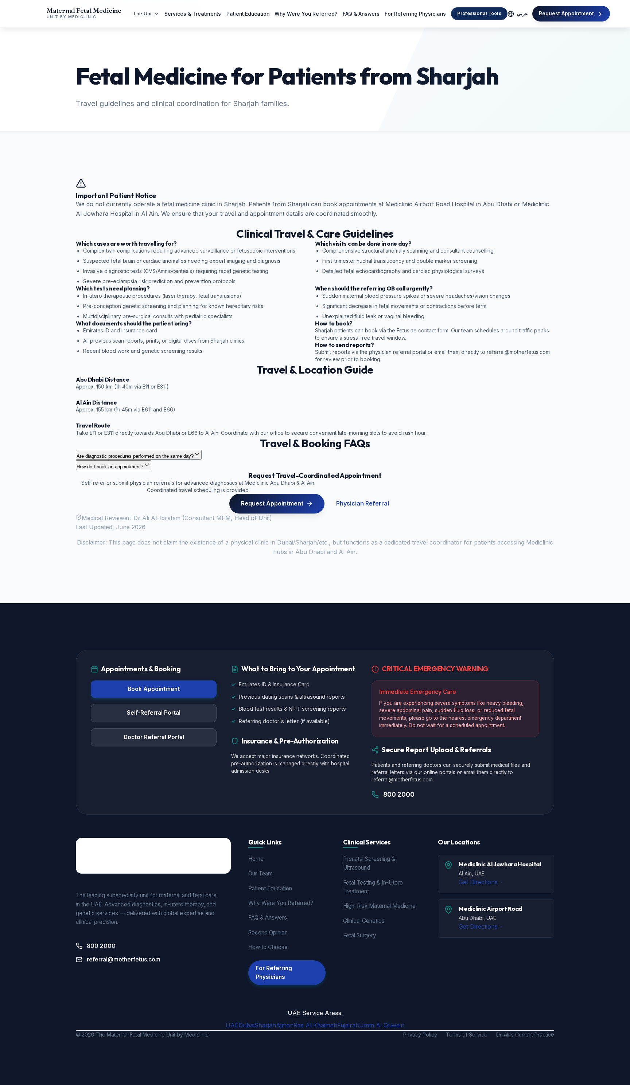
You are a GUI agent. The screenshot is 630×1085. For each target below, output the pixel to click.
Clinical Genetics (364, 920)
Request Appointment (566, 13)
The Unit (143, 13)
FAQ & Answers (361, 14)
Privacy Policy (420, 1034)
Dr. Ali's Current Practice (525, 1034)
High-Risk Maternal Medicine (379, 905)
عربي (522, 13)
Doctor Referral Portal (154, 737)
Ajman (284, 1025)
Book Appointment (154, 689)
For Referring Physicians (415, 14)
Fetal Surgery (359, 935)
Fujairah (348, 1025)
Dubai (246, 1025)
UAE (232, 1025)
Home (256, 858)
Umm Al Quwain (381, 1025)
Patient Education (247, 14)
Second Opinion (268, 932)
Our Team (260, 873)
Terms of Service (466, 1034)
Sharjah (265, 1025)
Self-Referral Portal (153, 712)
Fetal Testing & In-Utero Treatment (373, 887)
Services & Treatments (192, 14)
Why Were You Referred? (306, 14)
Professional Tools (479, 13)
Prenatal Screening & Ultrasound (369, 863)
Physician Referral (362, 503)
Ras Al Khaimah (315, 1025)
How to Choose (268, 947)
